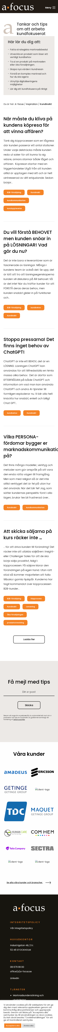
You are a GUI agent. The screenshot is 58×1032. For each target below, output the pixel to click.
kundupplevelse (14, 208)
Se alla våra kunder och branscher (25, 882)
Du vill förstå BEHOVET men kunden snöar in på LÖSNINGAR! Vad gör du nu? (28, 241)
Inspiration (32, 104)
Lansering (30, 606)
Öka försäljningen (15, 614)
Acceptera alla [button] (13, 1025)
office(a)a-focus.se (21, 971)
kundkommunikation (16, 200)
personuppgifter (19, 719)
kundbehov (36, 307)
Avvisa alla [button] (28, 1025)
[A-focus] (18, 6)
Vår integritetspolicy (21, 928)
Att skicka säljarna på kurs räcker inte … (28, 534)
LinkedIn (14, 978)
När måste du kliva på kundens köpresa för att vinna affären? (28, 125)
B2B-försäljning (14, 192)
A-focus (19, 104)
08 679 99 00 (17, 967)
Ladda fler (29, 639)
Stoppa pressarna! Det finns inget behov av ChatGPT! (29, 345)
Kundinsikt (35, 192)
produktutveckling (15, 622)
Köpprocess (36, 598)
